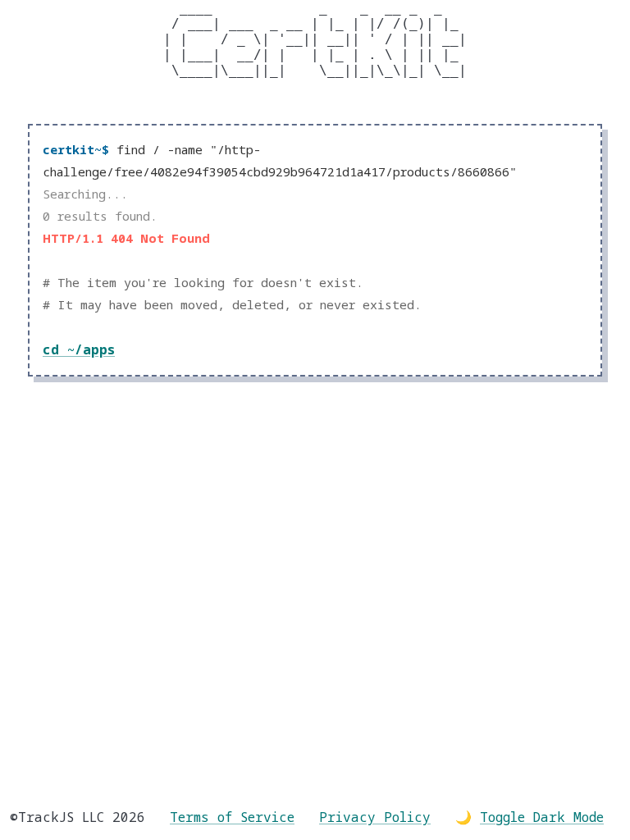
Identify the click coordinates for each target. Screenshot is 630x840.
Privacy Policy (375, 817)
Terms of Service (232, 817)
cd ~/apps (79, 349)
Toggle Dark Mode (542, 817)
